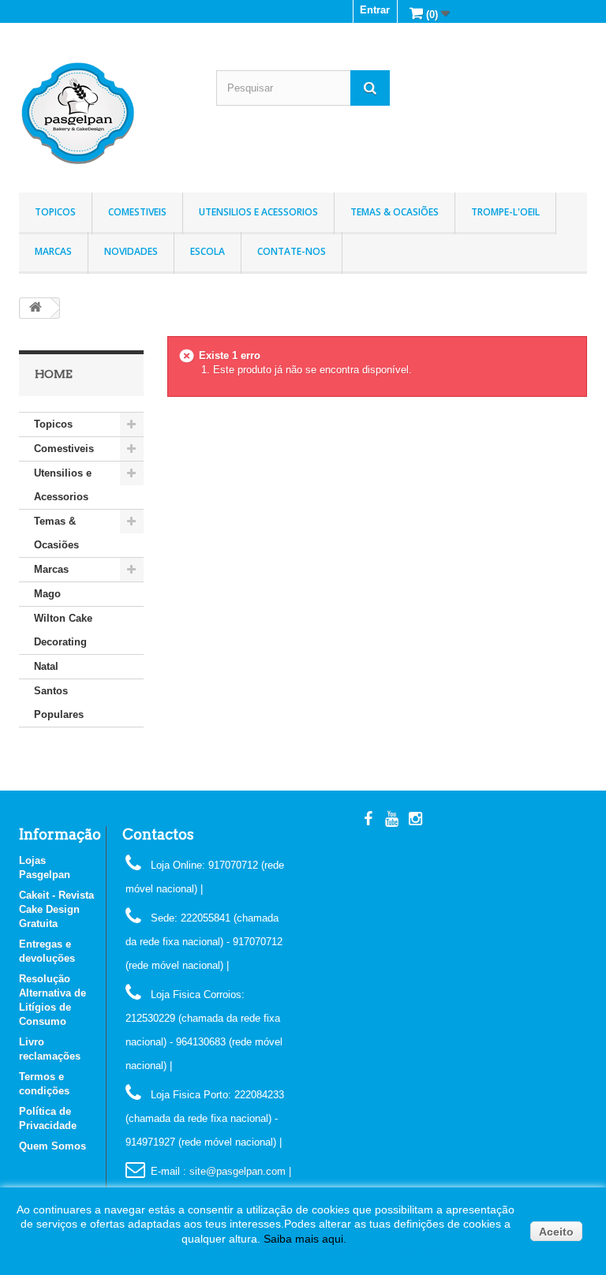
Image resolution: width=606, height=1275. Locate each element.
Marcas (53, 251)
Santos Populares (59, 702)
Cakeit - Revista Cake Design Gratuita (56, 909)
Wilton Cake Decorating (63, 630)
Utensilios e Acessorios (258, 212)
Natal (46, 666)
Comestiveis (137, 212)
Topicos (55, 212)
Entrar (375, 10)
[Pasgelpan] (106, 113)
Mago (47, 594)
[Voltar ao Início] (35, 308)
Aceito (556, 1231)
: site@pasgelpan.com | (237, 1171)
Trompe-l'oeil (505, 212)
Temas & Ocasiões (394, 212)
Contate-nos (291, 251)
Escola (207, 251)
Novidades (131, 251)
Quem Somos (52, 1146)
